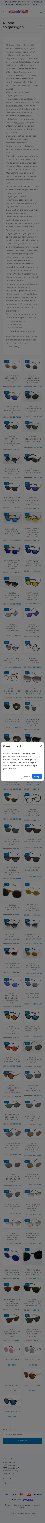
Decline (26, 776)
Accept (37, 776)
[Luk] (41, 746)
